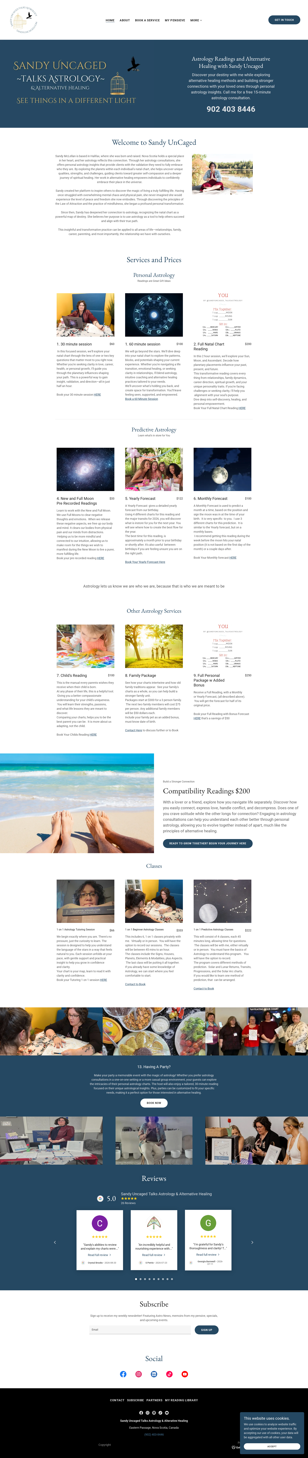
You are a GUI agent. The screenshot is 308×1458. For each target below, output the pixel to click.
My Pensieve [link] (175, 20)
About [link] (125, 20)
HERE (97, 394)
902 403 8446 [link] (231, 109)
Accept (272, 1446)
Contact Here (133, 730)
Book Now (154, 1103)
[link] (24, 19)
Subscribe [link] (135, 1400)
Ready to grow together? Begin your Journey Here (207, 843)
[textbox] (140, 1329)
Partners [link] (154, 1400)
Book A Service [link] (147, 20)
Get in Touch (284, 19)
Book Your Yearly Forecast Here (145, 562)
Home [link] (110, 20)
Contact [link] (117, 1400)
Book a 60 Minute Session (141, 399)
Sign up (206, 1330)
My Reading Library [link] (181, 1400)
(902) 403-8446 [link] (154, 1434)
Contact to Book (135, 984)
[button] (196, 20)
